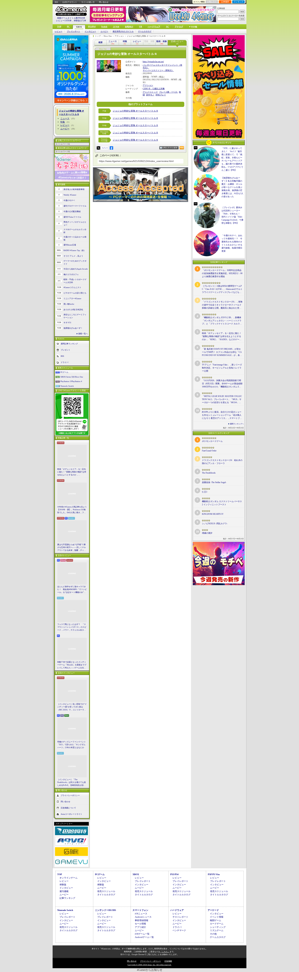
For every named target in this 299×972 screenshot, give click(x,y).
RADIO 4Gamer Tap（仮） (75, 250)
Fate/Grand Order (209, 450)
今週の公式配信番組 (72, 211)
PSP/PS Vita (214, 874)
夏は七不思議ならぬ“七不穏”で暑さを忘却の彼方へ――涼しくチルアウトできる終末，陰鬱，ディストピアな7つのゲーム (71, 547)
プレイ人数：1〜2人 (168, 92)
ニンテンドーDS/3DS (105, 910)
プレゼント (65, 350)
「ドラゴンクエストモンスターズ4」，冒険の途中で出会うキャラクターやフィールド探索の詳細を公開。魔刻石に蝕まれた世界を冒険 (222, 305)
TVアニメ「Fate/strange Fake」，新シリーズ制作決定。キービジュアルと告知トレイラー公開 (222, 368)
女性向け (129, 26)
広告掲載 (168, 961)
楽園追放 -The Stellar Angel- (214, 482)
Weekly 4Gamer (70, 195)
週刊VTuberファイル (72, 217)
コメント (105, 148)
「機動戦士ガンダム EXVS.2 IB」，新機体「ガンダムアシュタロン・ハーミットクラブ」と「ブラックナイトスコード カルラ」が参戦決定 (222, 320)
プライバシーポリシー (70, 795)
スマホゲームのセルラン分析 (75, 230)
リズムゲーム (216, 930)
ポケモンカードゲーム (212, 441)
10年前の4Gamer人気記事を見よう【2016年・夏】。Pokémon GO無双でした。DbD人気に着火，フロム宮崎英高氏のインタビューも (72, 510)
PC (68, 26)
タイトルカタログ (106, 894)
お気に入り (212, 2)
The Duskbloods (209, 473)
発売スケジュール (106, 891)
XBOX (79, 27)
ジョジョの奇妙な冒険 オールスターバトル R (135, 111)
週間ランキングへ (237, 424)
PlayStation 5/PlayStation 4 (71, 381)
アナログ (179, 26)
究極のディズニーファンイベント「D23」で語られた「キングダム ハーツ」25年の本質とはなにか (71, 744)
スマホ (116, 26)
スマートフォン (140, 910)
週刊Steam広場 (70, 245)
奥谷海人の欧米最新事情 (74, 189)
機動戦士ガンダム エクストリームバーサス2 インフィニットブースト (222, 503)
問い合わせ (103, 2)
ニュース (64, 118)
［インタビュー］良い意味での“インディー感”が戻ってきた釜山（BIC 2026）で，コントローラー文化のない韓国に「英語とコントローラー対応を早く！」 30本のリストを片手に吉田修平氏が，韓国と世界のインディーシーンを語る (72, 707)
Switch (104, 26)
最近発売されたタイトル (123, 31)
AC (167, 26)
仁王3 (204, 492)
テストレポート (180, 917)
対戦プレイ (161, 95)
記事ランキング (67, 898)
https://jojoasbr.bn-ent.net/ (153, 61)
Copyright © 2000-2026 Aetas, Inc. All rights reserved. (149, 965)
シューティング (218, 927)
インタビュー (90, 31)
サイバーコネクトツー (153, 70)
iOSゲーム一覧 (142, 934)
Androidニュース (143, 917)
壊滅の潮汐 (207, 533)
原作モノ (150, 95)
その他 (213, 934)
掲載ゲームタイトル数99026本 (71, 18)
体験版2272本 (80, 20)
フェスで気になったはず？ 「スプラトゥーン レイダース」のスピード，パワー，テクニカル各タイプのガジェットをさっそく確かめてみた (71, 627)
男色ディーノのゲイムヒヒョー (75, 223)
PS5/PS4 (92, 26)
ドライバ (64, 362)
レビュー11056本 (64, 20)
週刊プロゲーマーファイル (75, 206)
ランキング (238, 2)
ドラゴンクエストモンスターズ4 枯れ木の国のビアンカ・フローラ (222, 462)
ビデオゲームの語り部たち (75, 293)
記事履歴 (225, 2)
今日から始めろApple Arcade (76, 269)
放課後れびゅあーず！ (73, 328)
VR (140, 26)
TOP (59, 26)
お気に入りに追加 (169, 148)
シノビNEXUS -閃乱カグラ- (215, 523)
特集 (62, 122)
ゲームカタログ (144, 31)
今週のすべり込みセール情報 (75, 238)
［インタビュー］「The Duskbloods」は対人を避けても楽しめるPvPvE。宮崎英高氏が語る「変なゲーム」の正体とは (71, 782)
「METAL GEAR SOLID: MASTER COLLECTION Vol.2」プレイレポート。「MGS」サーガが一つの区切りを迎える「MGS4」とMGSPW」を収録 (222, 399)
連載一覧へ (83, 334)
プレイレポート (73, 31)
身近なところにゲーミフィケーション (75, 316)
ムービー (104, 31)
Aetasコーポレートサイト (71, 814)
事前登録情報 (141, 920)
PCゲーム (64, 372)
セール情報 (140, 923)
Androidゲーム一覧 (144, 937)
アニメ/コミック (150, 92)
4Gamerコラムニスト (72, 287)
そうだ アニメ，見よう (73, 256)
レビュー (58, 31)
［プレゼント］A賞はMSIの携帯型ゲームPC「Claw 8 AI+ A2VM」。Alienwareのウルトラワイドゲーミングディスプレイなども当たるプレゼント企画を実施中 (222, 289)
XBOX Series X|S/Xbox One (71, 377)
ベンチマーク (179, 930)
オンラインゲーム (69, 877)
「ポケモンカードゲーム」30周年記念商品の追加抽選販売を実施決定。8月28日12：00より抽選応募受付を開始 (222, 273)
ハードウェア (154, 26)
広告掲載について (68, 808)
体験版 (63, 884)
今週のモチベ (69, 200)
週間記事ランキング (69, 344)
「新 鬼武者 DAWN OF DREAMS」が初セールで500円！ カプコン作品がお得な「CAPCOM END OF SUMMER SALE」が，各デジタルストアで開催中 (222, 352)
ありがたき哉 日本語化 (73, 309)
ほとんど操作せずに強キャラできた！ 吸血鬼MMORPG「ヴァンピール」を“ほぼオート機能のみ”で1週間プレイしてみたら (72, 589)
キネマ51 (67, 322)
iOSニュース (141, 913)
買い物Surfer (69, 304)
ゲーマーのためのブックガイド (75, 262)
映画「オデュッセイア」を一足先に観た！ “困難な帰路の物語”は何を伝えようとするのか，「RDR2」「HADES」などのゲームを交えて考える (71, 472)
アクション (148, 85)
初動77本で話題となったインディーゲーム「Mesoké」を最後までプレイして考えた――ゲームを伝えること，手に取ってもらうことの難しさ (71, 665)
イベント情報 (216, 917)
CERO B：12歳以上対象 (154, 88)
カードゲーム (216, 923)
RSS (56, 2)
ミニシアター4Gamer (72, 298)
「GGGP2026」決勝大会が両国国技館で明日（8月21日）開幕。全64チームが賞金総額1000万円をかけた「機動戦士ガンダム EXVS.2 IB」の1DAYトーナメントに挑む (222, 383)
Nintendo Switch (67, 386)
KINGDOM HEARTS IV (213, 514)
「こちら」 (165, 952)
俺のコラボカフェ (71, 274)
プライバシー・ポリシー (150, 961)
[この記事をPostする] (98, 148)
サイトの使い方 (88, 2)
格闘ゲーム (215, 920)
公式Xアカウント (69, 2)
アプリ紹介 (140, 927)
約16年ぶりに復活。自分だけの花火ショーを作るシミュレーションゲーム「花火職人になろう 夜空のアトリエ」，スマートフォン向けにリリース (222, 415)
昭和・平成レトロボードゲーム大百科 (75, 280)
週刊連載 (64, 891)
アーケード (213, 910)
